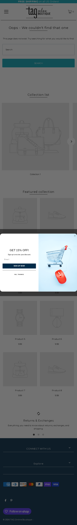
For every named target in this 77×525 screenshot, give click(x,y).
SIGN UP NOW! (19, 266)
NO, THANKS (19, 274)
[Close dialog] (75, 235)
